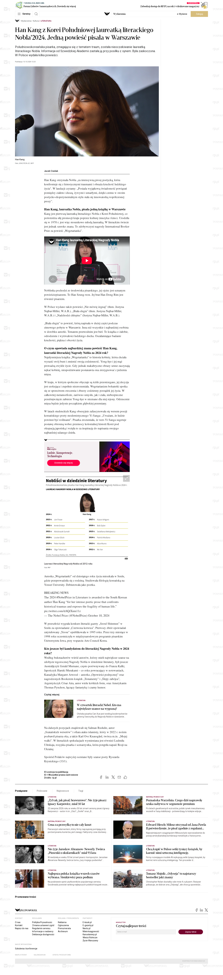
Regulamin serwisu (41, 928)
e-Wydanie (182, 14)
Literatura (46, 21)
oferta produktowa (61, 955)
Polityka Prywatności (42, 922)
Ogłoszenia (63, 925)
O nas (17, 922)
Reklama (62, 922)
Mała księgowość (91, 931)
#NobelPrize (64, 597)
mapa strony (21, 955)
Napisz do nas (21, 928)
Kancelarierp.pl (90, 934)
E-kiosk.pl (87, 922)
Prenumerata (64, 928)
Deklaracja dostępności (43, 934)
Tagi (80, 790)
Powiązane (21, 790)
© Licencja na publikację (56, 772)
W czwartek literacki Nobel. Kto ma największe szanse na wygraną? (99, 707)
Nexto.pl (86, 928)
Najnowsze (63, 790)
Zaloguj (199, 14)
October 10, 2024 (98, 615)
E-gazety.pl (88, 925)
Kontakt (18, 925)
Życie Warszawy (90, 940)
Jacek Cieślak (51, 171)
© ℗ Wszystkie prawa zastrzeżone (61, 775)
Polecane (42, 790)
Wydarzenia (119, 13)
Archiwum (63, 931)
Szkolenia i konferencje (26, 948)
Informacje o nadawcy (42, 931)
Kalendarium (40, 955)
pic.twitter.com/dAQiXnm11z (62, 611)
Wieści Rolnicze (90, 937)
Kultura (36, 21)
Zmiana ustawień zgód (43, 925)
